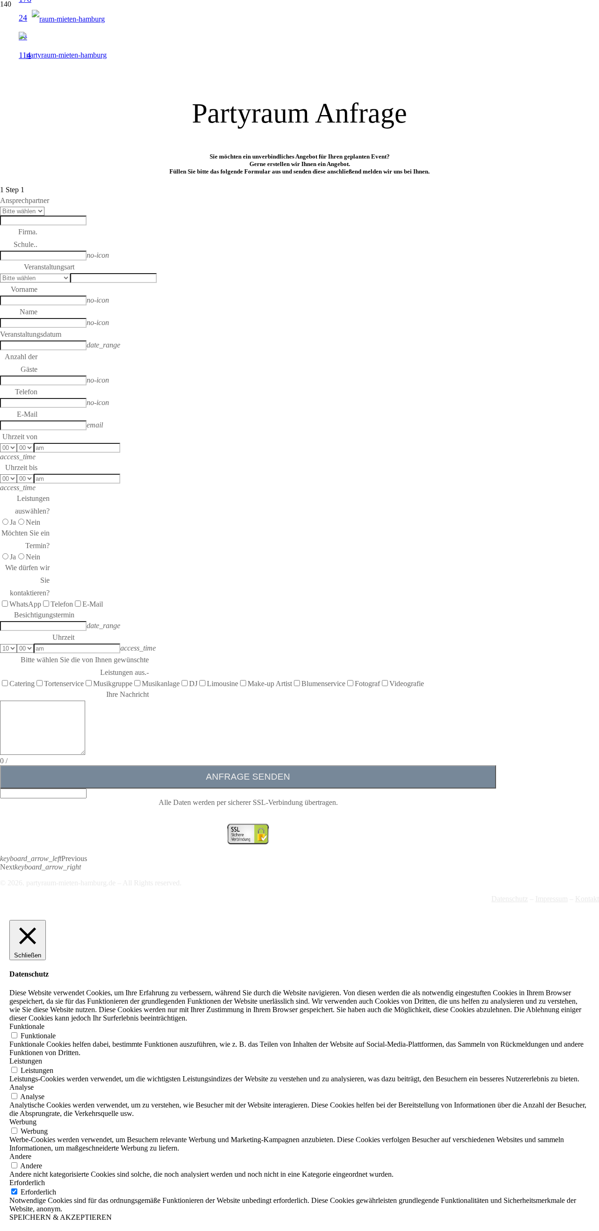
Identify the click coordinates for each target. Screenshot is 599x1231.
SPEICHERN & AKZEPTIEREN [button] (60, 1217)
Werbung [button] (23, 1122)
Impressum (551, 899)
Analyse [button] (21, 1087)
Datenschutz (509, 899)
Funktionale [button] (26, 1026)
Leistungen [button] (25, 1061)
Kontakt (587, 899)
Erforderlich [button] (27, 1183)
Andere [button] (20, 1156)
